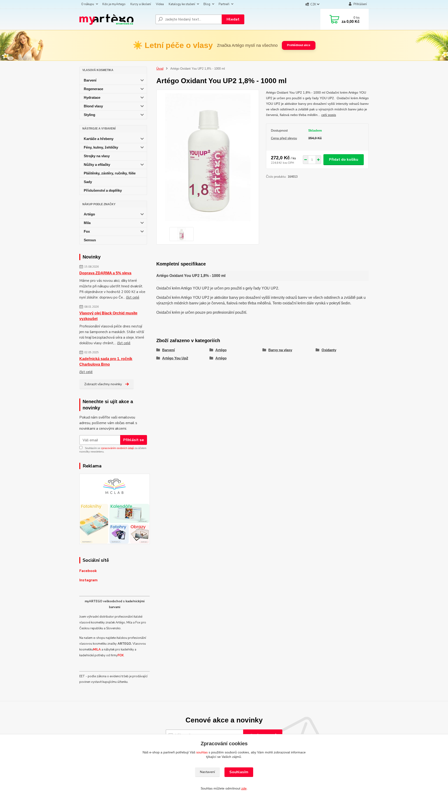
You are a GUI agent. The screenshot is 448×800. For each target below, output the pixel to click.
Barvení (90, 80)
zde (244, 788)
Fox (87, 231)
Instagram (88, 580)
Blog (206, 4)
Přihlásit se (133, 440)
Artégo (89, 214)
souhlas (202, 752)
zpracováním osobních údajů (117, 448)
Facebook (88, 570)
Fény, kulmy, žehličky (101, 147)
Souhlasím (238, 772)
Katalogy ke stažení (182, 4)
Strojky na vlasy (97, 156)
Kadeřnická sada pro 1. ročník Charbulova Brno (105, 361)
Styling (89, 115)
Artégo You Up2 (175, 358)
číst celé (132, 297)
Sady (88, 182)
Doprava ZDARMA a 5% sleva (105, 273)
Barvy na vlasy (280, 350)
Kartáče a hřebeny (98, 139)
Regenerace (93, 89)
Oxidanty (329, 350)
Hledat (233, 19)
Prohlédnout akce (298, 45)
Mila (87, 223)
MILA (97, 649)
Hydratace (92, 97)
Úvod (159, 68)
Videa (160, 4)
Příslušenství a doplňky (103, 190)
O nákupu (87, 4)
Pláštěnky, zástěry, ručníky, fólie (110, 173)
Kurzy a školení (140, 4)
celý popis (328, 115)
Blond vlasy (93, 106)
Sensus (90, 240)
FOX (121, 655)
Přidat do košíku (343, 159)
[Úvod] (115, 19)
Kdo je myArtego (114, 4)
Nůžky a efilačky (97, 165)
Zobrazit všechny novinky (103, 384)
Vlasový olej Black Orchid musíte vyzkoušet (108, 316)
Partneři (224, 4)
